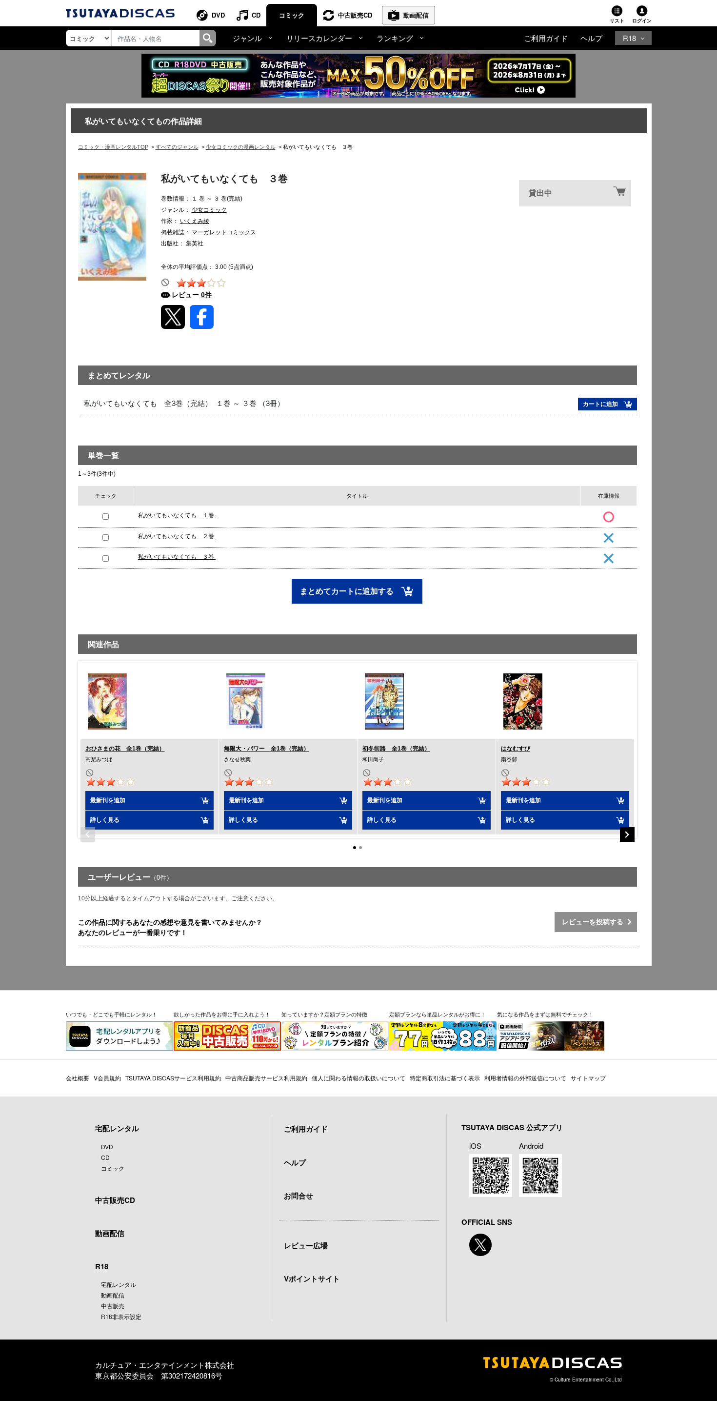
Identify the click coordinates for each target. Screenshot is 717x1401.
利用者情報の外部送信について (525, 1078)
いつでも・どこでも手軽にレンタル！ (111, 1014)
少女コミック (209, 209)
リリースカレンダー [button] (319, 38)
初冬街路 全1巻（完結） (396, 748)
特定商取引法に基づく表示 (445, 1078)
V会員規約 (107, 1078)
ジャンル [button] (247, 38)
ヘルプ (591, 38)
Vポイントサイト (312, 1278)
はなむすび (515, 748)
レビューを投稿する (594, 922)
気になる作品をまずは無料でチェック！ (545, 1014)
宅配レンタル (118, 1284)
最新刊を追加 (107, 800)
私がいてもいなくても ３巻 (177, 556)
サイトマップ (588, 1078)
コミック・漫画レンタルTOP (113, 147)
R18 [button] (629, 38)
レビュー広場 (306, 1245)
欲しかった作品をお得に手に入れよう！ (222, 1014)
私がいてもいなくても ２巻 (177, 536)
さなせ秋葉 (237, 759)
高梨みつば (98, 759)
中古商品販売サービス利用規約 (266, 1078)
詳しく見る (105, 819)
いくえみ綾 (194, 221)
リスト (617, 20)
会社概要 (77, 1078)
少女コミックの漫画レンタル (241, 147)
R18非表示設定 (121, 1316)
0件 (206, 295)
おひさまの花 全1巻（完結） (125, 748)
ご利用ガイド (546, 38)
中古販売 (112, 1305)
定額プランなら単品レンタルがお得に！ (437, 1014)
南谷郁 (509, 759)
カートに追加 (601, 404)
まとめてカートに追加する (348, 591)
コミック (291, 15)
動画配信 (416, 15)
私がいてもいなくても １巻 (177, 515)
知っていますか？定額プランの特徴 (324, 1014)
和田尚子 (373, 759)
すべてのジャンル (177, 147)
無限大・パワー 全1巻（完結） (266, 748)
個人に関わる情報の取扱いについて (358, 1078)
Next (627, 834)
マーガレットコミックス (224, 232)
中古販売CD (355, 15)
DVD (218, 15)
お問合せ (298, 1195)
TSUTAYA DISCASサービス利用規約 (173, 1078)
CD (256, 15)
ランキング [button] (395, 38)
